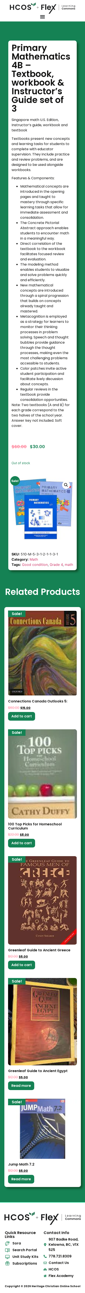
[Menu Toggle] (42, 16)
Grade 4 (56, 564)
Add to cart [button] (21, 716)
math (69, 564)
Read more (21, 1085)
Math (34, 559)
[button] (66, 485)
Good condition (35, 564)
